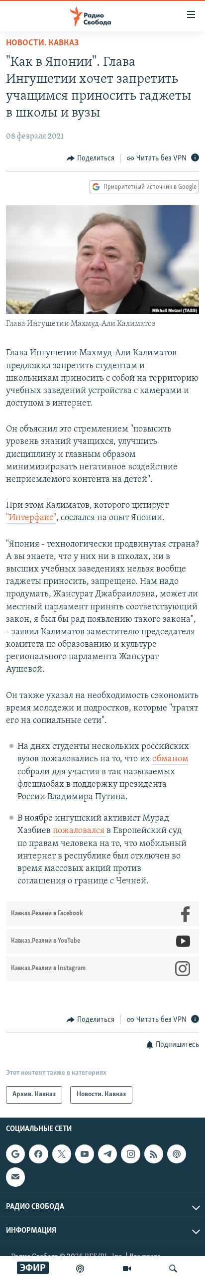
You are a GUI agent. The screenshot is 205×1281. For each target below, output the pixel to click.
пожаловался (79, 831)
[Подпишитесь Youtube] (84, 1153)
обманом (170, 759)
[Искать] (173, 1268)
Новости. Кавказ (42, 43)
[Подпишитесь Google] (15, 1153)
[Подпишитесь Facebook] (38, 1153)
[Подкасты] (176, 1153)
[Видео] (127, 1268)
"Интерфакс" (31, 518)
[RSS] (153, 1153)
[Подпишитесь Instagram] (130, 1153)
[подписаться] (15, 1176)
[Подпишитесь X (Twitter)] (61, 1153)
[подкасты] (80, 1268)
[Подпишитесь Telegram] (107, 1153)
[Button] (90, 158)
